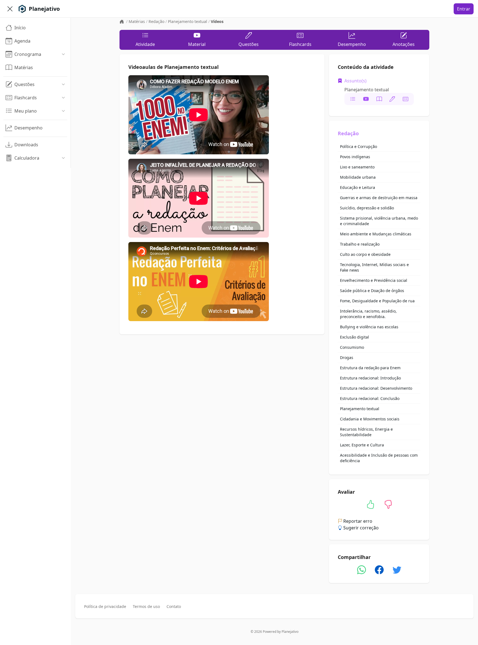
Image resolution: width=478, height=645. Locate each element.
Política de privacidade (105, 606)
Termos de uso (146, 606)
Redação (156, 21)
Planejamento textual (187, 21)
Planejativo (290, 631)
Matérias (137, 21)
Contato (174, 606)
